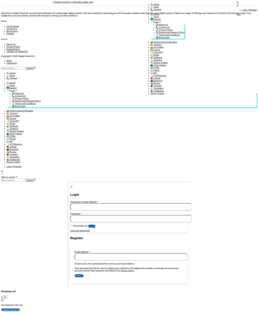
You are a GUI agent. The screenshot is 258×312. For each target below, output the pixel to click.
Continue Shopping (10, 310)
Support (10, 34)
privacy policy (127, 271)
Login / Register (249, 10)
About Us (10, 44)
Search (30, 68)
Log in (91, 226)
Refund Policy (13, 49)
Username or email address (84, 202)
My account (11, 31)
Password (75, 214)
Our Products (12, 26)
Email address (82, 252)
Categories (11, 63)
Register (79, 276)
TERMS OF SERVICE (17, 52)
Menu (9, 61)
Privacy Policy (13, 47)
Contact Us (11, 29)
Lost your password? (80, 231)
